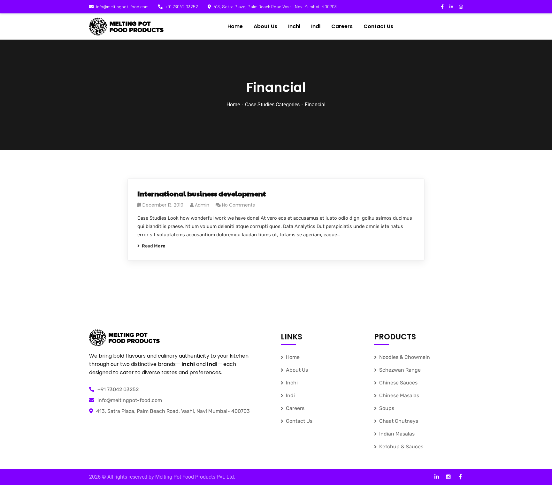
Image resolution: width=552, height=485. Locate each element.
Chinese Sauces (398, 383)
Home (233, 105)
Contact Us (299, 421)
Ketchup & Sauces (401, 446)
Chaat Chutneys (398, 421)
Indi (290, 395)
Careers (295, 408)
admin (202, 205)
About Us (297, 370)
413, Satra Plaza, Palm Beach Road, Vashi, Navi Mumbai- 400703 (173, 411)
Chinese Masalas (399, 395)
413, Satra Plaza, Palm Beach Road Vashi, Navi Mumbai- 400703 (275, 6)
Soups (386, 408)
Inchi (292, 383)
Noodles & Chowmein (404, 357)
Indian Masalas (397, 434)
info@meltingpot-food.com (122, 6)
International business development (201, 193)
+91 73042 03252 (181, 6)
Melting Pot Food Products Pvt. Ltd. (195, 477)
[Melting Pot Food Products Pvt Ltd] (126, 26)
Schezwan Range (400, 370)
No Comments (238, 205)
